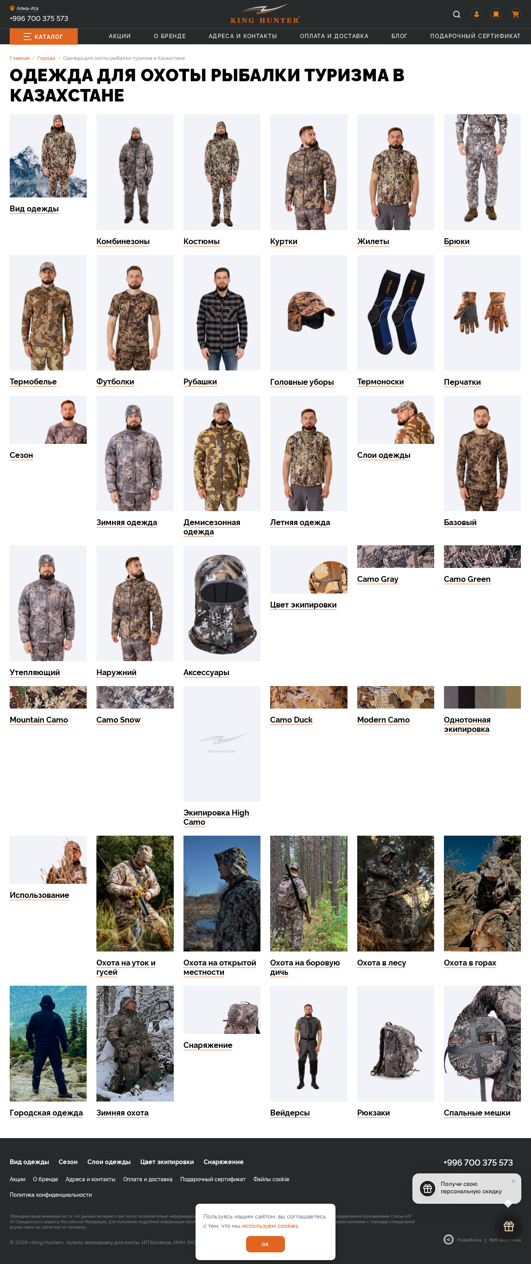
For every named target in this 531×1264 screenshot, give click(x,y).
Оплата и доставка (334, 35)
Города (46, 57)
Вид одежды (29, 1161)
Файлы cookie (271, 1178)
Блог (399, 35)
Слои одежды (109, 1161)
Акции (120, 35)
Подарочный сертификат (475, 35)
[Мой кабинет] (476, 14)
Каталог (49, 36)
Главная (20, 57)
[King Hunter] (265, 13)
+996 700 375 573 (39, 18)
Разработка (470, 1240)
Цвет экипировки (167, 1161)
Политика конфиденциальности (51, 1194)
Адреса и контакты (243, 35)
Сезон (68, 1161)
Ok (265, 1244)
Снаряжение (224, 1161)
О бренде (170, 35)
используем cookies (270, 1225)
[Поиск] (457, 14)
